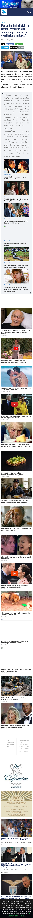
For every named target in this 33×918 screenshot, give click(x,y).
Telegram (5, 47)
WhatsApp (19, 44)
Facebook (10, 44)
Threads (14, 47)
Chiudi (22, 916)
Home (4, 22)
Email (22, 47)
